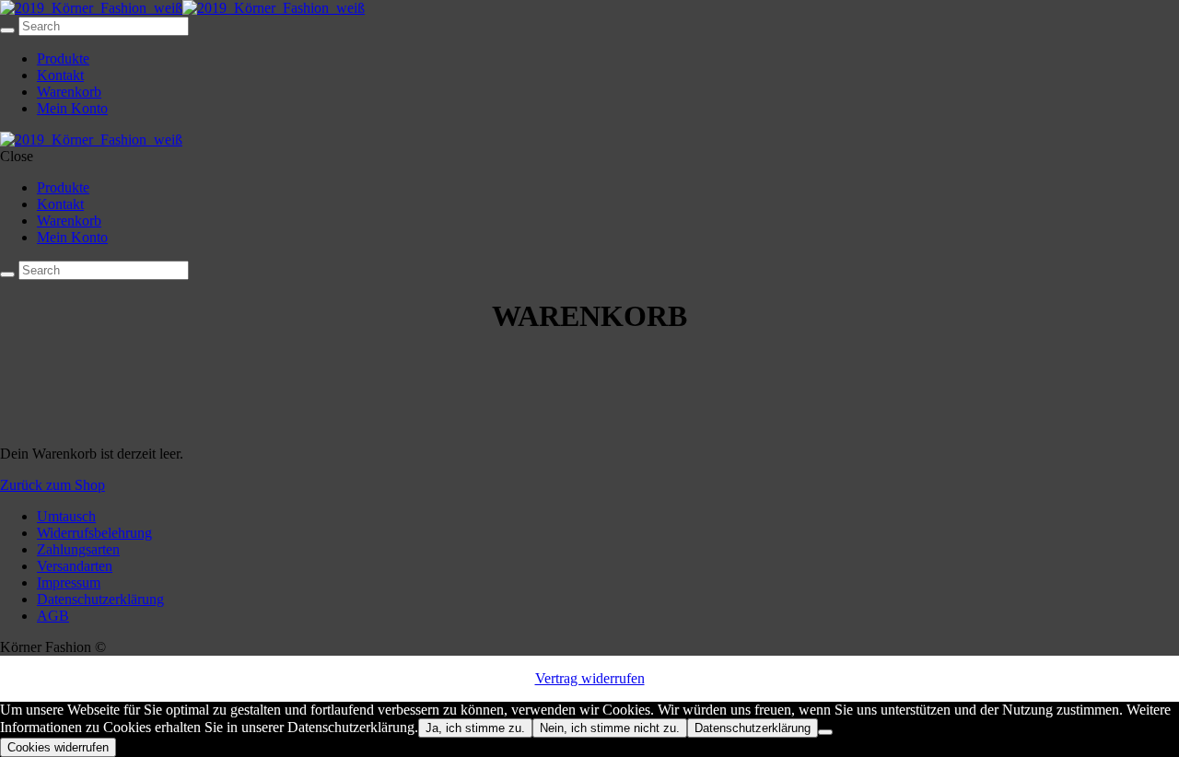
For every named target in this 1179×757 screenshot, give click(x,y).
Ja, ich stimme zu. (475, 728)
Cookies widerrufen (58, 747)
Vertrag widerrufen (590, 678)
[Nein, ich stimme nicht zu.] (825, 732)
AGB (53, 615)
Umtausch (66, 516)
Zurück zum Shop (52, 485)
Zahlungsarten (78, 549)
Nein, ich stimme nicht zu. (610, 728)
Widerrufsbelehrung (94, 533)
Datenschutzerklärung (100, 599)
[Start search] (7, 274)
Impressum (68, 582)
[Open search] (7, 30)
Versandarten (74, 566)
